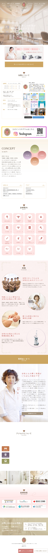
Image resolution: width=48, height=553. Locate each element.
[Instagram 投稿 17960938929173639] (41, 96)
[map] (28, 451)
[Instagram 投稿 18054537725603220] (26, 111)
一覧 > (20, 185)
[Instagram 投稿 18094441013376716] (34, 96)
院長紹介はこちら (32, 413)
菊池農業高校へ (29, 193)
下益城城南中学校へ (30, 189)
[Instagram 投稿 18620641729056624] (26, 104)
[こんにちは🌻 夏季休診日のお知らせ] (41, 104)
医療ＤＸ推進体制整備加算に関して (11, 189)
